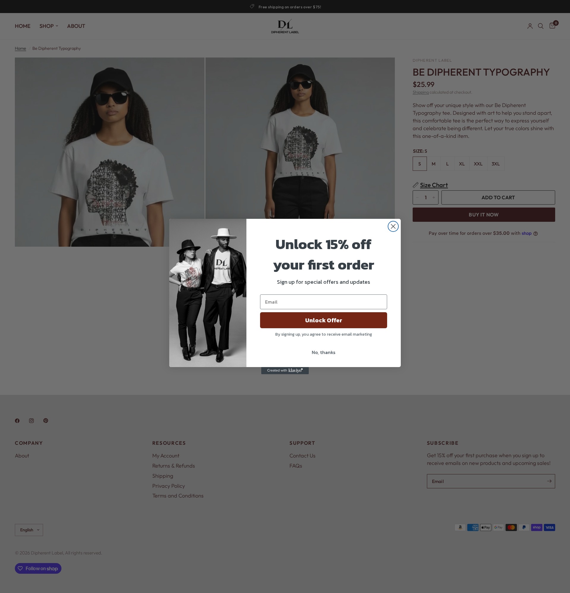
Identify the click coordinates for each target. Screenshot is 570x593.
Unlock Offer (323, 320)
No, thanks (323, 352)
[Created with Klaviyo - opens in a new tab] (285, 370)
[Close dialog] (393, 226)
